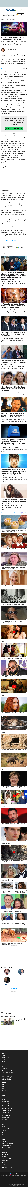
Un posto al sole (6, 1158)
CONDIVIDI (21, 55)
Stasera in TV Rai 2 (7, 1104)
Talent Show (5, 1120)
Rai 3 (3, 1088)
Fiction (4, 1126)
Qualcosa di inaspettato (8, 1016)
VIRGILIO (6, 1175)
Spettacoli (12, 19)
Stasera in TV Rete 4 (7, 1108)
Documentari (5, 1137)
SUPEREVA (17, 1178)
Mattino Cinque (6, 1163)
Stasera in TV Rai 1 (7, 1101)
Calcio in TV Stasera (7, 1072)
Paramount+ (4, 69)
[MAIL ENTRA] (21, 10)
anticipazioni (5, 240)
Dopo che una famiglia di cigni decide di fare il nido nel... (21, 1019)
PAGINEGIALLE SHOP (19, 1175)
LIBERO (2, 1175)
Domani (4, 1064)
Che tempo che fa (7, 1167)
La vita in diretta (6, 1165)
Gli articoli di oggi (7, 1077)
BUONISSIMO (11, 1178)
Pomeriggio (5, 1057)
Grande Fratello (6, 1148)
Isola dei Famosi (6, 1150)
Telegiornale (5, 1128)
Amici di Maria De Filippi (8, 1143)
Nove (3, 1099)
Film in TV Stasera (7, 1070)
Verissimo (5, 1154)
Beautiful (4, 1152)
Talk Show (5, 1122)
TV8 (3, 1097)
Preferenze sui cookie (12, 1181)
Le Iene (4, 1156)
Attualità (4, 1132)
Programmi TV (6, 1115)
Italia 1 (4, 1095)
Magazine (3, 19)
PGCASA (25, 1175)
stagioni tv (14, 240)
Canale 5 (4, 1093)
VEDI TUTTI (14, 988)
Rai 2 (3, 1086)
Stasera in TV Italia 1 (7, 1112)
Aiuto (19, 1181)
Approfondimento (7, 1135)
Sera (3, 1059)
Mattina (4, 1055)
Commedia (17, 1022)
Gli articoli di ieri (6, 1079)
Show (3, 1139)
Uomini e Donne (6, 1145)
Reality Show (5, 1117)
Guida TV (4, 1053)
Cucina (4, 1130)
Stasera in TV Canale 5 (8, 1110)
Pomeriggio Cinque (7, 1160)
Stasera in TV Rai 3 (7, 1106)
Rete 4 (4, 1091)
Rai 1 (3, 1084)
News (8, 19)
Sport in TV (5, 1075)
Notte (3, 1062)
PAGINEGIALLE (11, 1175)
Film (3, 1066)
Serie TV (4, 1068)
